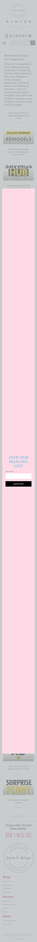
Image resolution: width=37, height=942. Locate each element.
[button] (32, 191)
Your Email (9, 471)
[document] (18, 471)
